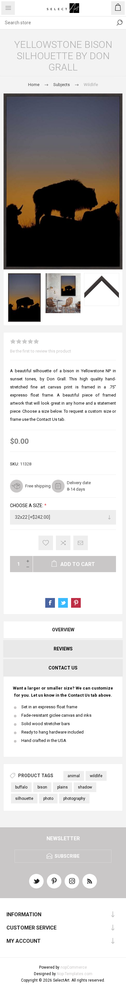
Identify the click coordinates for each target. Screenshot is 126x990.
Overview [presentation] (63, 629)
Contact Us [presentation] (63, 667)
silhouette (24, 798)
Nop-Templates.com (74, 974)
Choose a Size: (27, 505)
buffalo (21, 787)
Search (119, 22)
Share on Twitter (63, 603)
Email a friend (80, 543)
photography (74, 798)
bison (42, 787)
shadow (85, 787)
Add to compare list (63, 543)
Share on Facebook (50, 603)
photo (48, 798)
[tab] (63, 629)
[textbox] (56, 22)
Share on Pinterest (76, 603)
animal (74, 776)
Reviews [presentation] (63, 648)
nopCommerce (73, 967)
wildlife (96, 776)
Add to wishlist (45, 543)
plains (62, 787)
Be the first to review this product (40, 351)
